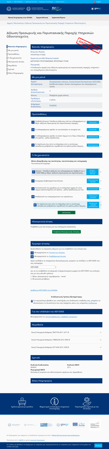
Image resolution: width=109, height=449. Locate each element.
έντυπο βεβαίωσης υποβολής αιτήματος (61, 317)
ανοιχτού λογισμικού (37, 440)
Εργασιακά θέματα (58, 17)
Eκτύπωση (66, 212)
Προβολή (53, 105)
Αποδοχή (98, 446)
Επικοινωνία (60, 2)
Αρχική (9, 2)
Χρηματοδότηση (42, 17)
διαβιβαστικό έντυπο (57, 256)
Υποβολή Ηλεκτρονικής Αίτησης (66, 232)
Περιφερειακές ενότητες (58, 82)
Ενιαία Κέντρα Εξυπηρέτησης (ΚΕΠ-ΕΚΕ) (84, 82)
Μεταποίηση (19, 23)
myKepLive (92, 303)
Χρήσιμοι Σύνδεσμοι (46, 2)
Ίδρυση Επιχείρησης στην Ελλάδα (20, 17)
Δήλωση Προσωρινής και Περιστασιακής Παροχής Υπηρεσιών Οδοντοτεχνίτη (55, 23)
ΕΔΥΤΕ (21, 440)
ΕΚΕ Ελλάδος (18, 2)
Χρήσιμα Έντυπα (31, 2)
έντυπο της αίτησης (57, 252)
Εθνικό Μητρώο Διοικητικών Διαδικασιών (66, 435)
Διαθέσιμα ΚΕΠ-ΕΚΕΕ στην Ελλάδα (44, 290)
